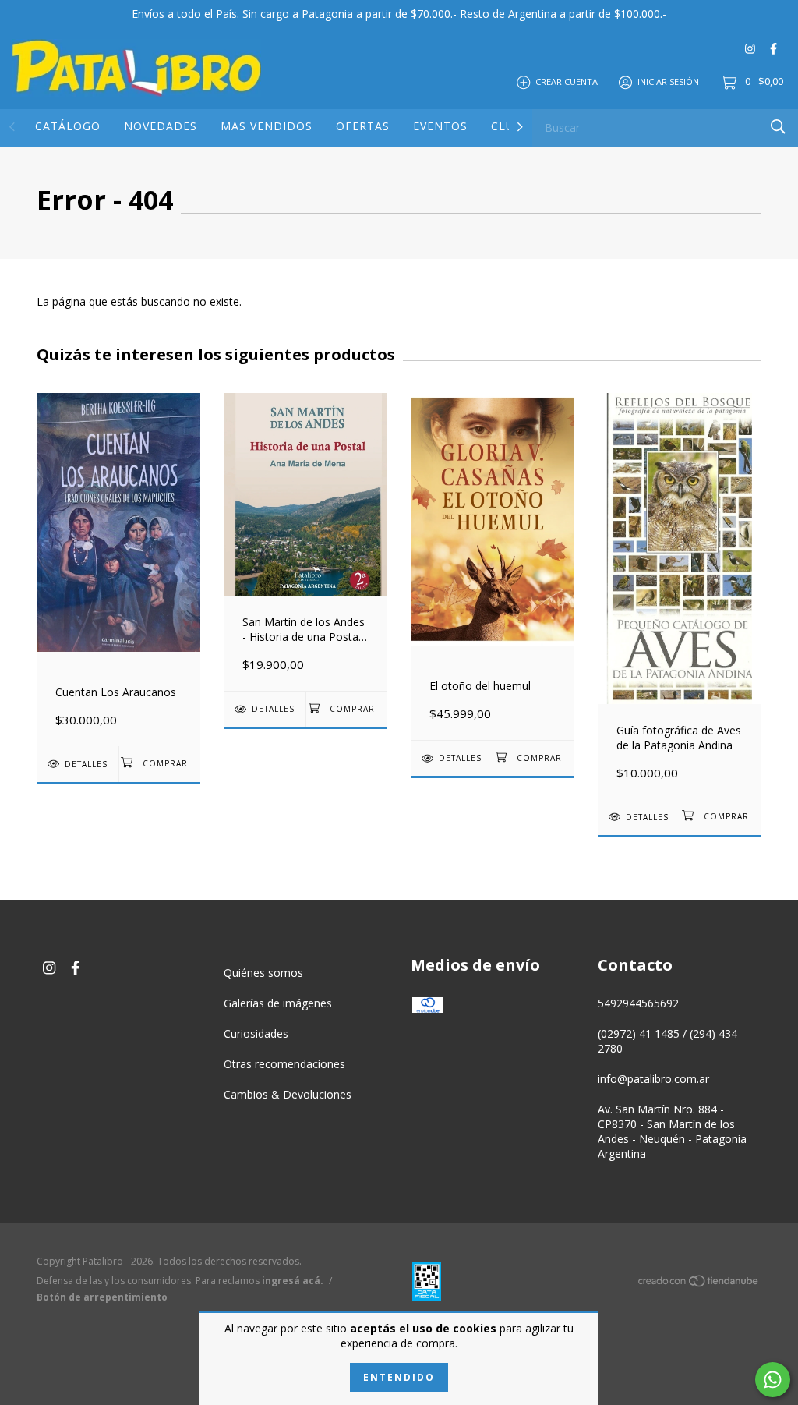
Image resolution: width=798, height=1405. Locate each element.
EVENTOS (440, 126)
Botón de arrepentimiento (102, 1297)
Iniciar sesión (668, 81)
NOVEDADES (160, 126)
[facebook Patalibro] (773, 48)
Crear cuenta (566, 81)
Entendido (399, 1377)
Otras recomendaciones (284, 1063)
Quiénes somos (263, 972)
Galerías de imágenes (278, 1003)
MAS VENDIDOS (266, 126)
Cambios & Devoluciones (287, 1094)
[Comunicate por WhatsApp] (772, 1379)
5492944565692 (638, 1003)
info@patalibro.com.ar (653, 1078)
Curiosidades (256, 1033)
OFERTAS (363, 126)
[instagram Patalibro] (750, 48)
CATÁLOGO (68, 126)
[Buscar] (778, 126)
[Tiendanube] (699, 1283)
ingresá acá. (292, 1280)
